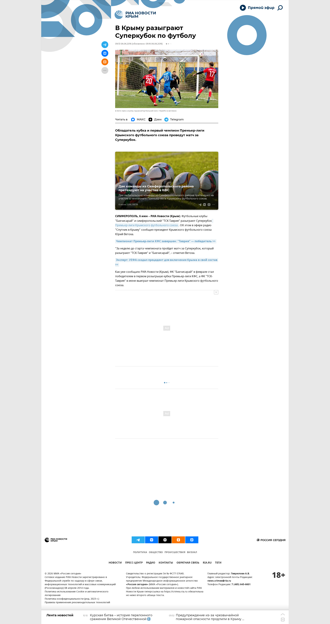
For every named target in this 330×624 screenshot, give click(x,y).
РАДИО (150, 563)
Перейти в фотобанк (168, 111)
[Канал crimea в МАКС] (191, 539)
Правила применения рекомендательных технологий (77, 603)
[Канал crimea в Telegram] (138, 539)
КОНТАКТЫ (166, 563)
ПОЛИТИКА (140, 552)
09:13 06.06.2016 (123, 43)
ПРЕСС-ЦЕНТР (134, 563)
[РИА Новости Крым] (135, 14)
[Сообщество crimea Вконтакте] (151, 539)
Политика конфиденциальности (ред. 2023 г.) (72, 599)
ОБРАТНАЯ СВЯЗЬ (188, 563)
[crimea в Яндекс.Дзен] (165, 539)
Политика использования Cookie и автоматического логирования (76, 593)
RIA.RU (207, 563)
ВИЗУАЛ (192, 552)
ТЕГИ (218, 563)
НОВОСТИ (115, 563)
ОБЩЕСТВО (156, 552)
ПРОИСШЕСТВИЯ (174, 552)
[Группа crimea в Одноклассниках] (178, 539)
